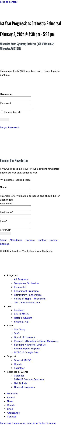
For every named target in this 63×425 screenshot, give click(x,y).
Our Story (19, 329)
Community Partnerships (27, 294)
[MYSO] (19, 10)
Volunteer (19, 367)
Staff (16, 333)
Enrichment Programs (26, 290)
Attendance (16, 240)
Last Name (6, 212)
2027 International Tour (27, 302)
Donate (54, 240)
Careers (30, 240)
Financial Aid (21, 321)
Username (6, 94)
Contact (42, 240)
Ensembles (20, 287)
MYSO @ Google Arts (26, 352)
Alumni (11, 397)
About (3, 240)
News (10, 401)
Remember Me (12, 112)
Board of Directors (24, 337)
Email (3, 221)
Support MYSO (22, 360)
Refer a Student (23, 317)
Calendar (19, 375)
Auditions (19, 310)
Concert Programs (24, 387)
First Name (6, 203)
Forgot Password (9, 127)
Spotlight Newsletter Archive (30, 344)
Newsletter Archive (49, 172)
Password (5, 103)
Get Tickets (20, 383)
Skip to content (8, 1)
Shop (10, 408)
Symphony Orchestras (26, 283)
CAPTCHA (5, 229)
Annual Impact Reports (27, 348)
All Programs (21, 279)
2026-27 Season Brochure (29, 379)
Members (12, 393)
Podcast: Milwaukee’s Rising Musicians (36, 341)
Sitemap (4, 243)
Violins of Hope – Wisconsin (30, 298)
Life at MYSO (21, 313)
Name (3, 187)
